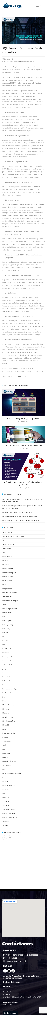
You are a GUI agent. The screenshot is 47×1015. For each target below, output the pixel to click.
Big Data (9, 61)
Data (3, 617)
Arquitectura (6, 548)
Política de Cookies (11, 982)
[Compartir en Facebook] (10, 837)
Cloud (4, 585)
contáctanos (21, 376)
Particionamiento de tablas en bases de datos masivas (19, 516)
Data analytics (6, 621)
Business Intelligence (9, 573)
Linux (4, 701)
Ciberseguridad (7, 581)
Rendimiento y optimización (11, 773)
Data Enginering (7, 625)
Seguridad (5, 781)
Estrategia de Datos (8, 657)
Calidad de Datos (7, 577)
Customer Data (7, 613)
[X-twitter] (13, 971)
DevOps (5, 641)
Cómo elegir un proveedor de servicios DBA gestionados (20, 520)
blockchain (5, 565)
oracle (4, 745)
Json (3, 697)
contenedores (6, 597)
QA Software (6, 765)
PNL (3, 749)
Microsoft (5, 713)
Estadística (5, 653)
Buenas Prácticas (7, 569)
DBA (3, 637)
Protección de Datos (9, 761)
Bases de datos (7, 557)
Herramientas (6, 677)
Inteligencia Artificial (8, 693)
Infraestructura (7, 685)
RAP (3, 769)
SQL (3, 793)
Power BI (5, 757)
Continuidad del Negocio (10, 601)
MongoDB (5, 725)
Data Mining (6, 629)
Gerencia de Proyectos (9, 661)
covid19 (4, 605)
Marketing (5, 709)
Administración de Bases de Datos (13, 536)
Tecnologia (5, 801)
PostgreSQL (6, 753)
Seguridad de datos (8, 785)
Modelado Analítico (8, 721)
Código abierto (7, 589)
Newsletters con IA (8, 733)
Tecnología (5, 805)
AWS (3, 553)
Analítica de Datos (8, 545)
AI (4, 61)
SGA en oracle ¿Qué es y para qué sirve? (23, 418)
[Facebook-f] (5, 971)
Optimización (6, 741)
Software (5, 789)
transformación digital (9, 817)
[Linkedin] (9, 971)
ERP (3, 645)
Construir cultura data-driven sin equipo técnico (17, 512)
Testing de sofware (8, 809)
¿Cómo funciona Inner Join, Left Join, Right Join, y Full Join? (23, 483)
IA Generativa (6, 681)
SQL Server (6, 797)
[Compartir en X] (4, 837)
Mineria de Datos (7, 717)
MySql (4, 729)
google (4, 669)
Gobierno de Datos (8, 665)
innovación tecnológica (27, 61)
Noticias (5, 737)
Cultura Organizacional (9, 609)
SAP (3, 777)
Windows (5, 825)
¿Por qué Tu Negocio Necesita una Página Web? (23, 445)
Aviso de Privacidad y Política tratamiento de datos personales (22, 977)
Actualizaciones (7, 533)
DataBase (16, 61)
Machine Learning (8, 705)
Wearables (5, 821)
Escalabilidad (6, 649)
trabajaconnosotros (8, 813)
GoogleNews (6, 673)
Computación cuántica (9, 593)
